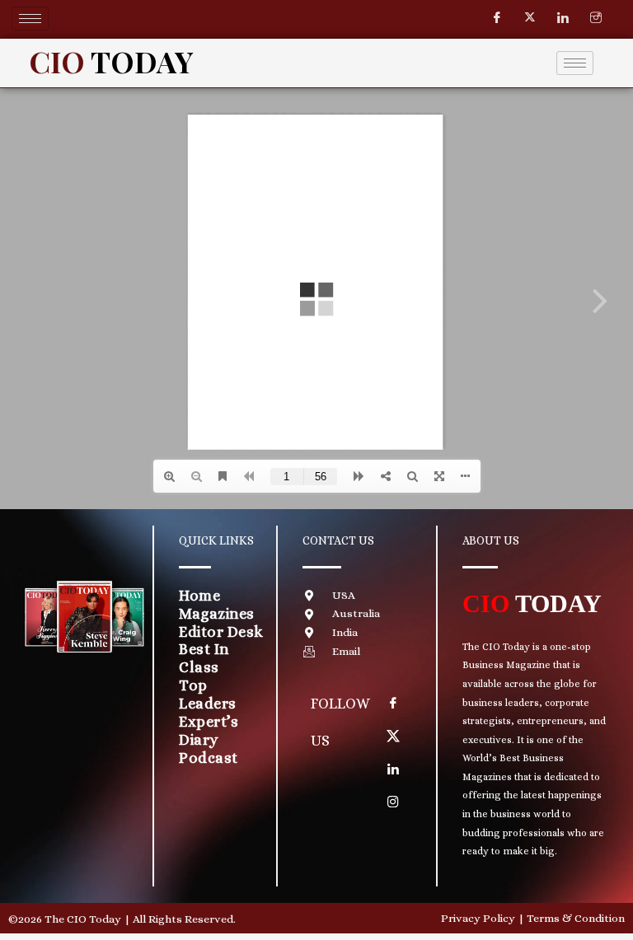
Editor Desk (221, 631)
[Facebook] (497, 18)
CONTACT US (338, 540)
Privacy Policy (478, 918)
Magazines (217, 613)
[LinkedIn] (563, 18)
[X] (393, 735)
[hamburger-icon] (30, 18)
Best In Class (204, 658)
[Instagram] (596, 18)
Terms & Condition (576, 918)
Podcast (208, 757)
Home (199, 595)
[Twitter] (530, 18)
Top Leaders (208, 694)
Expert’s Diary (208, 730)
